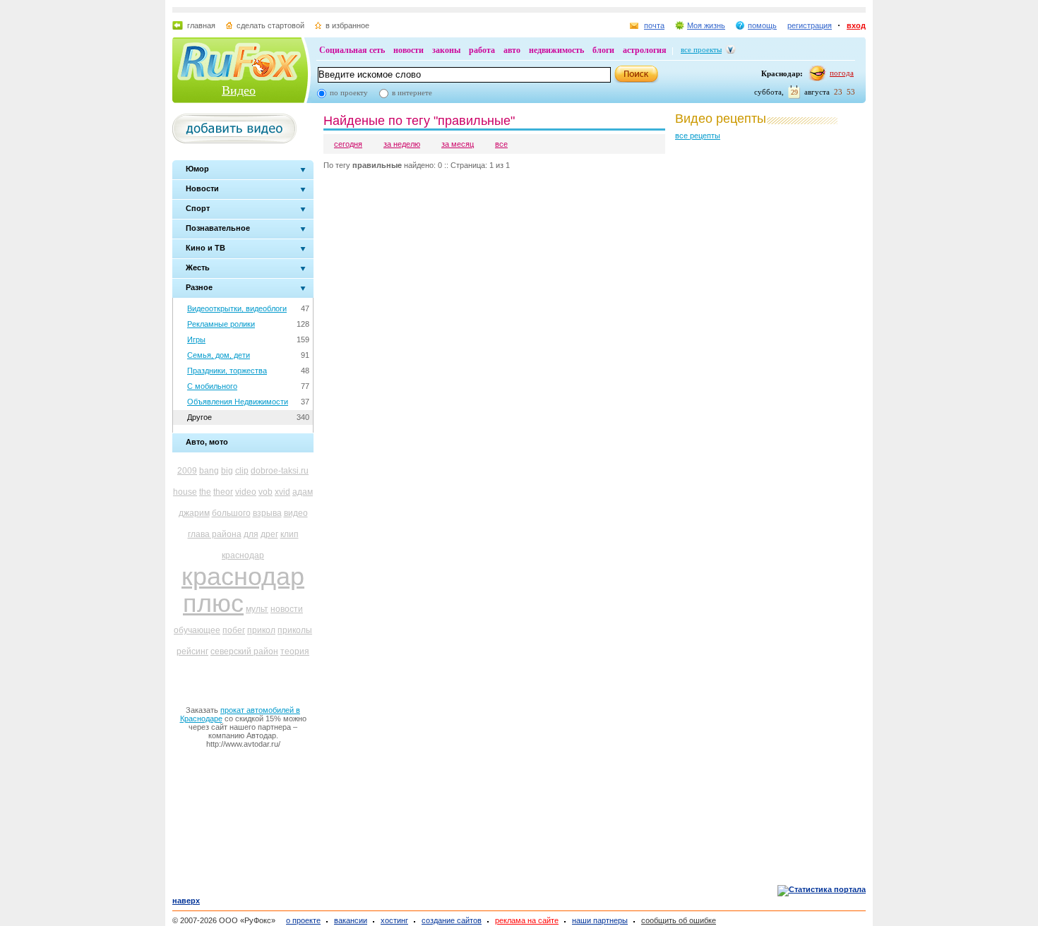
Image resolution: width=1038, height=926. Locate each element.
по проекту (349, 92)
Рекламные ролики (221, 324)
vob (265, 492)
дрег (269, 534)
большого (231, 513)
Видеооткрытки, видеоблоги (237, 308)
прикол (261, 630)
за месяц (457, 144)
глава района (214, 534)
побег (233, 630)
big (227, 471)
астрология (645, 50)
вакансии (350, 920)
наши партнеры (600, 920)
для (251, 534)
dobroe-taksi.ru (280, 471)
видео (296, 513)
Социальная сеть (352, 50)
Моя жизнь (706, 25)
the (205, 492)
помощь (762, 25)
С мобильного (212, 386)
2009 (187, 471)
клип (289, 534)
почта (654, 25)
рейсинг (192, 651)
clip (242, 471)
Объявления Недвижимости (237, 401)
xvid (282, 492)
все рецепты (697, 135)
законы (446, 50)
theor (223, 492)
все (501, 144)
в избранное (347, 25)
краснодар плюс (242, 590)
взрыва (267, 513)
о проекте (303, 920)
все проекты (701, 49)
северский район (244, 651)
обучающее (197, 630)
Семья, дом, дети (218, 355)
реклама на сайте (527, 920)
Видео (239, 90)
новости (408, 50)
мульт (257, 609)
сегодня (348, 144)
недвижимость (556, 50)
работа (482, 50)
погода (842, 72)
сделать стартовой (270, 25)
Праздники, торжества (227, 370)
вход (856, 25)
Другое (199, 417)
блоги (603, 50)
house (185, 492)
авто (511, 50)
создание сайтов (452, 920)
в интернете (412, 92)
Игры (196, 339)
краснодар (243, 555)
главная (201, 25)
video (245, 492)
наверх (186, 900)
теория (294, 651)
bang (209, 471)
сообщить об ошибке (678, 920)
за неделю (401, 144)
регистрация (809, 25)
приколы (295, 630)
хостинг (394, 920)
